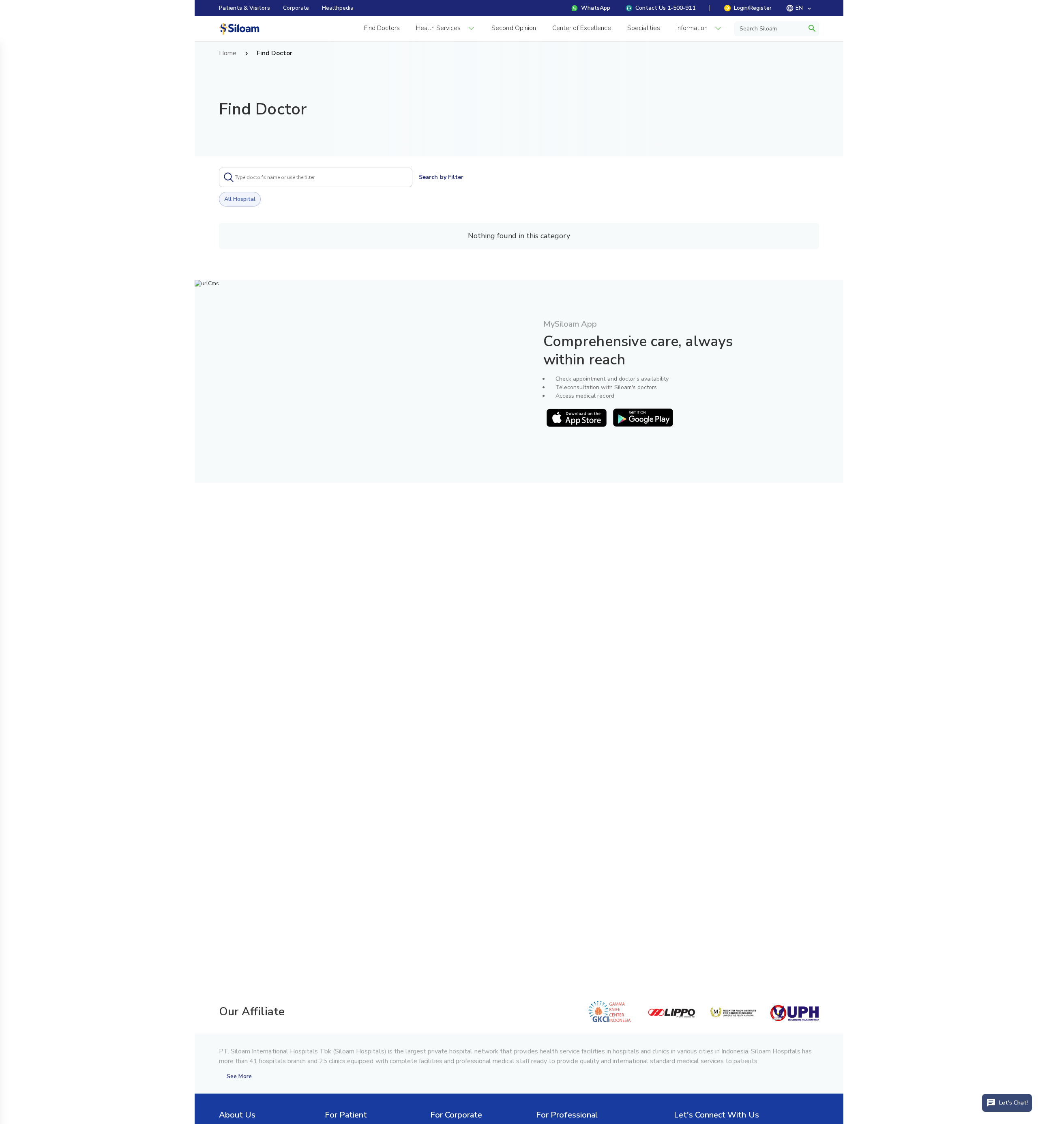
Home (227, 53)
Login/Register (753, 8)
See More (239, 1076)
